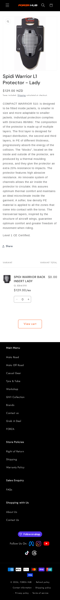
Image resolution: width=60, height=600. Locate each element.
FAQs (9, 489)
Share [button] (9, 246)
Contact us (12, 413)
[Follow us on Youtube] (45, 550)
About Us (11, 512)
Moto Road (12, 357)
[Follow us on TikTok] (26, 555)
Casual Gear (13, 373)
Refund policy (43, 582)
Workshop (12, 389)
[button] (7, 5)
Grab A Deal (13, 421)
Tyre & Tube (13, 381)
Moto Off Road (15, 365)
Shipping (22, 95)
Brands (10, 405)
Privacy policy (22, 593)
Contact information (22, 587)
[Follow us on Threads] (33, 555)
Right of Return (15, 451)
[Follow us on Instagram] (37, 545)
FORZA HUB (26, 582)
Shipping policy (43, 587)
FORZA (10, 429)
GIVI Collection (15, 397)
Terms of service (40, 593)
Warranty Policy (15, 467)
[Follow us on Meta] (30, 546)
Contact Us (12, 520)
